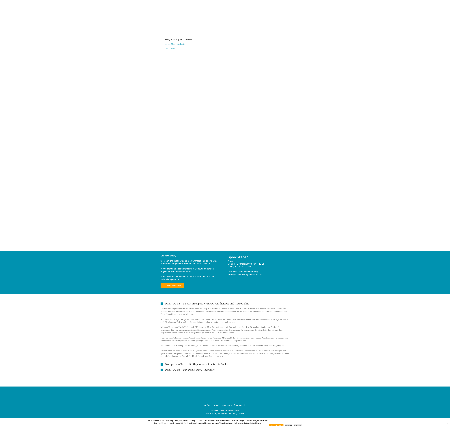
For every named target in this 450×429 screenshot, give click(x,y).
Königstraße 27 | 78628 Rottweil (178, 40)
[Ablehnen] (447, 423)
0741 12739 (170, 49)
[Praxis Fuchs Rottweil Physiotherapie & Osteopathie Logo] (178, 10)
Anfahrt (207, 405)
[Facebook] (225, 394)
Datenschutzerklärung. (252, 423)
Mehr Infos (298, 425)
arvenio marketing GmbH (232, 413)
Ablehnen (288, 425)
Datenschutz (240, 405)
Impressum (227, 405)
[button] (225, 303)
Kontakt (216, 405)
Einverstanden (276, 425)
